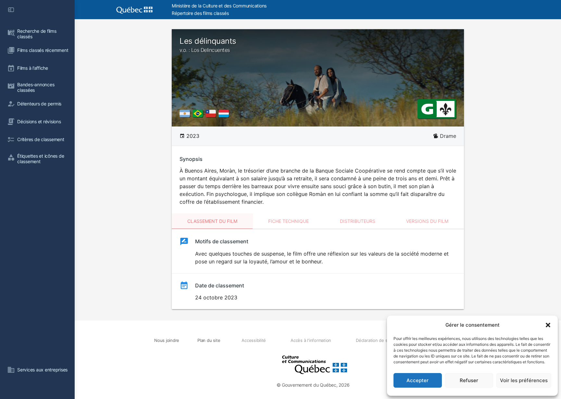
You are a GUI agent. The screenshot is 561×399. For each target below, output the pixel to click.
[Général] (427, 108)
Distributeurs (357, 221)
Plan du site (208, 340)
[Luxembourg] (224, 113)
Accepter (417, 380)
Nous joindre (166, 340)
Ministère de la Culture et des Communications (219, 5)
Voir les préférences (524, 380)
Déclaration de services (378, 340)
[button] (548, 325)
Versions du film (427, 221)
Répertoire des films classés (200, 13)
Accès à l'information (311, 340)
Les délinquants (208, 44)
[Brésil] (199, 113)
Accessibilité (254, 340)
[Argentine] (186, 113)
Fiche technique (288, 221)
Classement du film (212, 221)
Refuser (469, 380)
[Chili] (212, 113)
